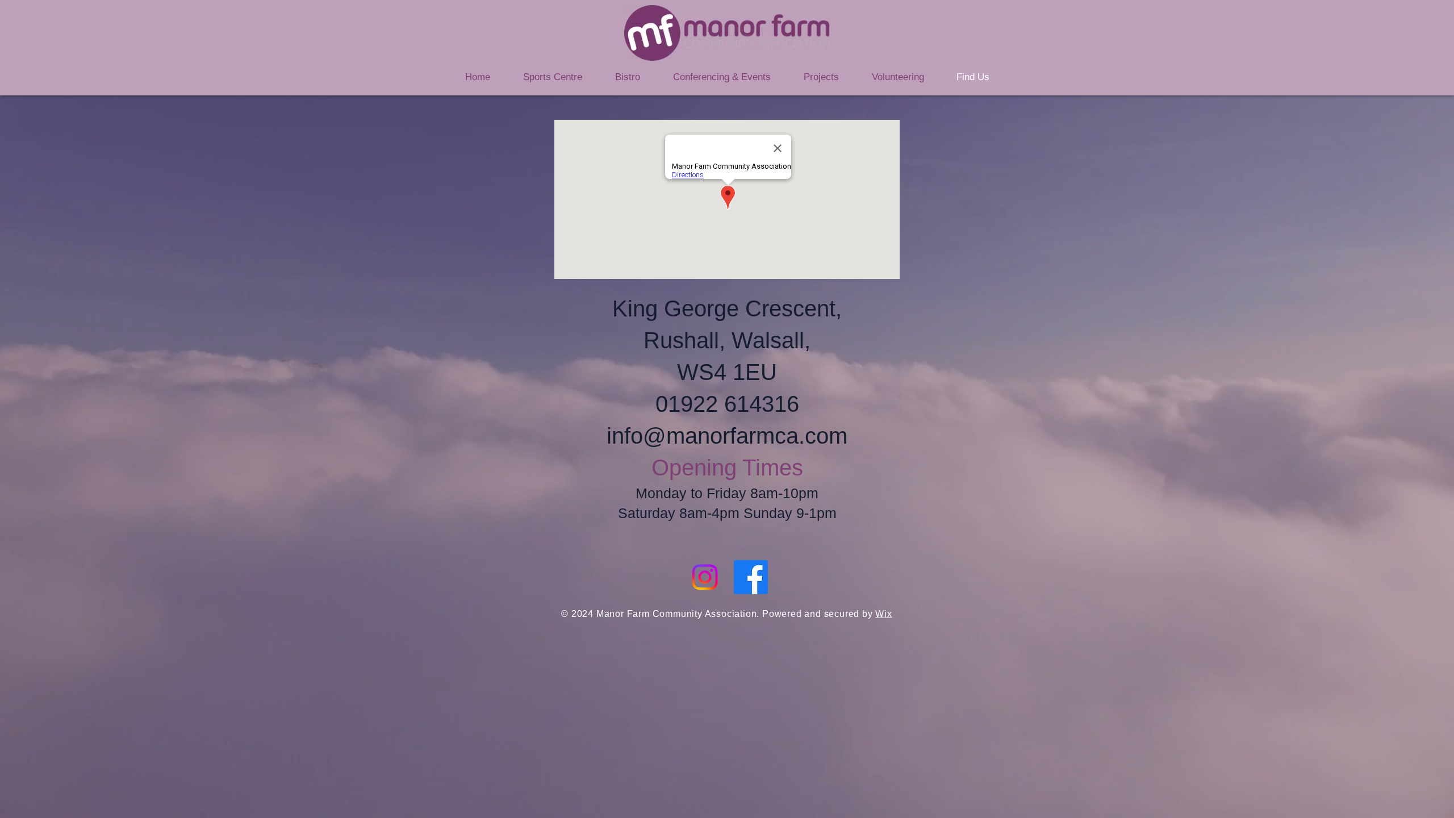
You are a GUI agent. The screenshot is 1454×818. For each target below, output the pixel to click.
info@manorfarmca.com (727, 435)
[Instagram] (705, 577)
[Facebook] (751, 577)
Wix (883, 614)
